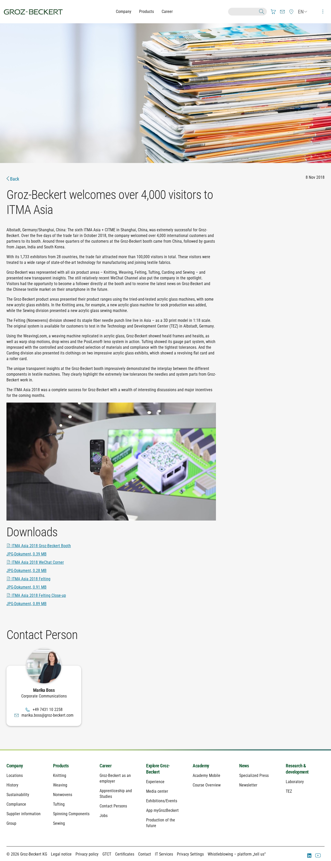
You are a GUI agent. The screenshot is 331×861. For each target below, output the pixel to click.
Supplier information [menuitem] (23, 813)
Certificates (124, 854)
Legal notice (61, 854)
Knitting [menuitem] (59, 775)
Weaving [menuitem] (60, 785)
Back (14, 179)
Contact (144, 854)
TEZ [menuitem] (289, 791)
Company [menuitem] (14, 765)
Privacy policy (87, 854)
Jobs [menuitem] (104, 815)
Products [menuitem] (61, 765)
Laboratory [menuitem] (295, 781)
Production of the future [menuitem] (160, 823)
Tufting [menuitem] (59, 804)
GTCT (106, 854)
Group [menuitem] (11, 823)
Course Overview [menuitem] (207, 785)
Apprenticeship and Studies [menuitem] (116, 793)
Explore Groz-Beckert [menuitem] (158, 769)
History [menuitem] (12, 785)
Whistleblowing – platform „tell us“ (237, 854)
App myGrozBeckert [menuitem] (162, 810)
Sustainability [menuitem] (17, 794)
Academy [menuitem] (201, 765)
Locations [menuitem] (14, 775)
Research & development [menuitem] (297, 769)
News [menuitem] (244, 765)
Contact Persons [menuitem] (113, 806)
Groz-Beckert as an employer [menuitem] (115, 778)
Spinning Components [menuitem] (71, 813)
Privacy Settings (190, 854)
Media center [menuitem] (157, 791)
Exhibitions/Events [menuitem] (161, 800)
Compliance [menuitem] (16, 804)
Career (167, 11)
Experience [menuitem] (155, 781)
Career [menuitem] (105, 765)
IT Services (164, 854)
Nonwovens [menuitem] (62, 794)
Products (146, 11)
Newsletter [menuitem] (248, 785)
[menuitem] (273, 11)
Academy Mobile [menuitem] (206, 775)
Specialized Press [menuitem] (254, 775)
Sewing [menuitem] (59, 823)
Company (123, 11)
